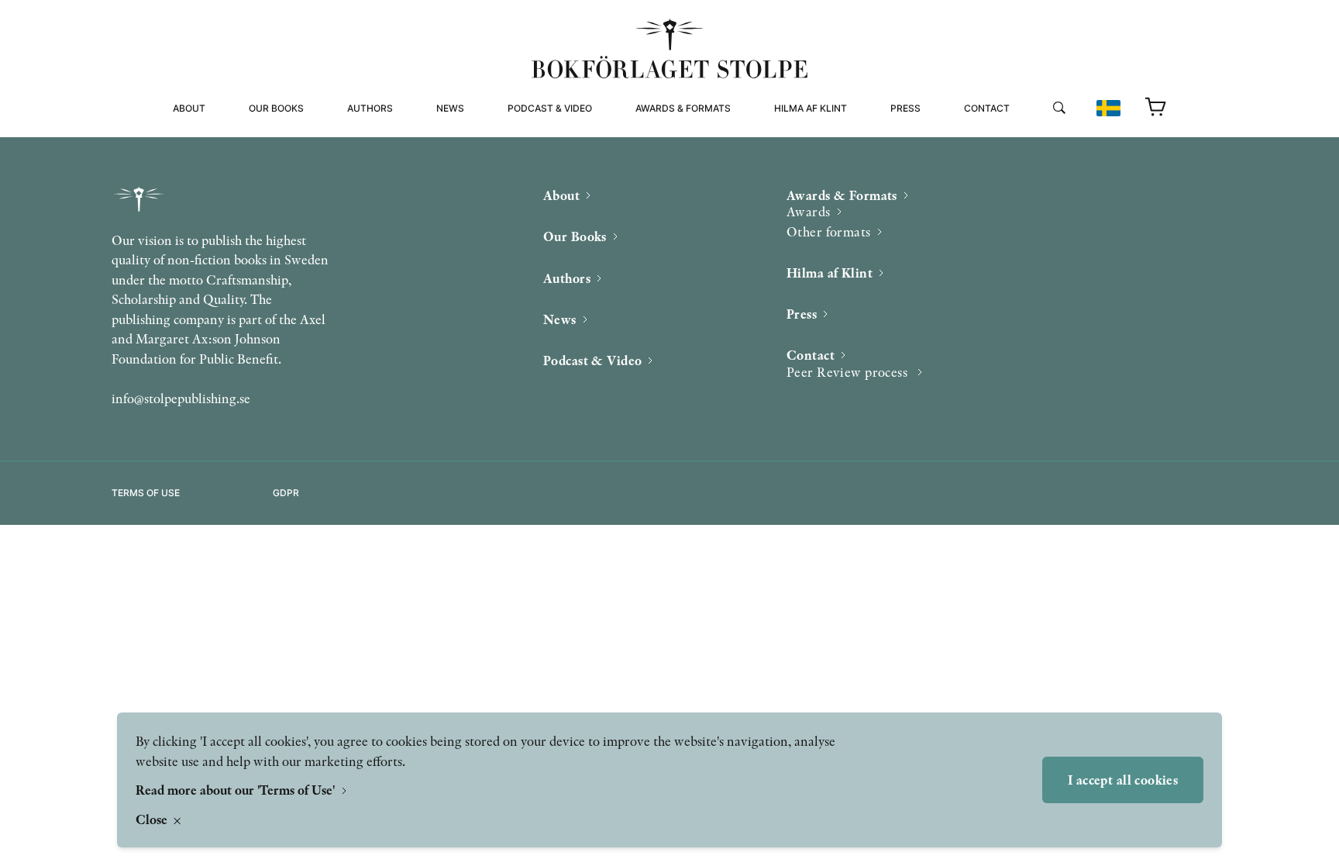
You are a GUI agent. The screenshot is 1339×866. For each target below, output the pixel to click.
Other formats (676, 158)
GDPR (286, 493)
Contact (987, 108)
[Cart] (1156, 108)
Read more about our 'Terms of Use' (237, 790)
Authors (370, 108)
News (450, 108)
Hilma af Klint (810, 108)
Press (905, 108)
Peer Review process (1021, 139)
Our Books (276, 108)
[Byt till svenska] (1108, 108)
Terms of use (146, 493)
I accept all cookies (1123, 779)
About (189, 108)
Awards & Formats (683, 108)
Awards (809, 211)
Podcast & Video (550, 108)
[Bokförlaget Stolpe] (669, 48)
